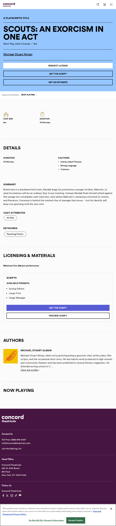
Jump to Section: (10, 95)
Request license (58, 65)
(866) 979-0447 (18, 439)
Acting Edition (16, 288)
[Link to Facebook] (3, 495)
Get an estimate (58, 82)
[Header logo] (8, 5)
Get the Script (58, 74)
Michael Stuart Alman (17, 54)
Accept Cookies (75, 520)
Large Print (15, 293)
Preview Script (58, 315)
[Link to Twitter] (7, 495)
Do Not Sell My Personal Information (46, 520)
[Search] (98, 4)
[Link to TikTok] (16, 495)
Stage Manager (17, 297)
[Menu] (111, 4)
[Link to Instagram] (12, 495)
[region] (58, 515)
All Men (10, 218)
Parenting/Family (15, 234)
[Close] (111, 508)
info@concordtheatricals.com (16, 443)
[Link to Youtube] (20, 495)
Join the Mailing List (11, 448)
